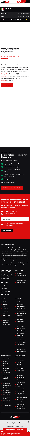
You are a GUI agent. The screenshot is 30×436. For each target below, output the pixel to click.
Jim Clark (19, 384)
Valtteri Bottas (21, 331)
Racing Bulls (6, 320)
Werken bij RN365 (21, 280)
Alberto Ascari (20, 368)
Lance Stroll (20, 337)
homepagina (4, 73)
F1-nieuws (7, 5)
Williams (5, 322)
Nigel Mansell (20, 389)
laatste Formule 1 (9, 248)
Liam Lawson (20, 344)
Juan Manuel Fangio (20, 394)
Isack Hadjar (20, 319)
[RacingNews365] (5, 2)
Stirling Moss (20, 391)
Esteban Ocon (21, 328)
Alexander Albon (21, 342)
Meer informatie (16, 19)
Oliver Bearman (21, 347)
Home (2, 5)
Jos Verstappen (21, 382)
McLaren (5, 304)
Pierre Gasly (20, 335)
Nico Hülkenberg (21, 340)
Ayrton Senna (20, 370)
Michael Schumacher (20, 365)
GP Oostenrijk (6, 375)
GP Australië (6, 359)
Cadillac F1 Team (7, 325)
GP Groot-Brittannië (6, 378)
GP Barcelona (6, 372)
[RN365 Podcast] (18, 1)
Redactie (19, 273)
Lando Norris (20, 304)
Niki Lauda (19, 386)
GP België (5, 381)
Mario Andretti (21, 408)
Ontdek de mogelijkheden (12, 188)
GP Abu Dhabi (7, 405)
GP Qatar (5, 403)
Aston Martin (6, 315)
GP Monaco (6, 370)
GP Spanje (6, 390)
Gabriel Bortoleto (21, 351)
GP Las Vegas (6, 400)
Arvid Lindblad (20, 333)
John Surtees (20, 406)
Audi (4, 313)
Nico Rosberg (20, 360)
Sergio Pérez (20, 326)
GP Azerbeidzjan (7, 392)
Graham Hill (20, 399)
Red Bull (5, 302)
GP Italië (5, 388)
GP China (5, 361)
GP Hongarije (6, 383)
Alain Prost (20, 362)
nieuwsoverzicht (5, 76)
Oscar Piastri (20, 321)
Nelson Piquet (20, 402)
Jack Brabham (21, 404)
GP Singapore (6, 394)
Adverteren (20, 278)
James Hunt (20, 375)
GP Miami (5, 366)
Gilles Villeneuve (21, 373)
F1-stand (27, 5)
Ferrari (4, 306)
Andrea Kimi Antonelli (20, 316)
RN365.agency (21, 282)
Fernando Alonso (21, 313)
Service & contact (22, 275)
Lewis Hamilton (21, 311)
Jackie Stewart (21, 377)
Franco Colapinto (21, 349)
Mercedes (6, 308)
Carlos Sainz (20, 324)
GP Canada (6, 368)
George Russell (21, 306)
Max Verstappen (15, 5)
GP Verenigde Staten (6, 397)
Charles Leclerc (21, 308)
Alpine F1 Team (7, 311)
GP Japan (5, 363)
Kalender (22, 5)
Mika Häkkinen (21, 380)
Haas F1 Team (7, 318)
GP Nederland (7, 385)
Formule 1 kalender (12, 259)
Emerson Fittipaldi (22, 397)
